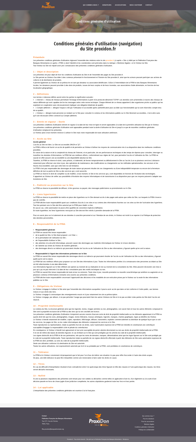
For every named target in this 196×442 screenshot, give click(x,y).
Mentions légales (149, 424)
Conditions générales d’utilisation (144, 427)
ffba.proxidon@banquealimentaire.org (53, 429)
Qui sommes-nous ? (148, 416)
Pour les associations (147, 421)
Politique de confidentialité (146, 429)
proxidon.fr (110, 60)
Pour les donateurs (148, 418)
